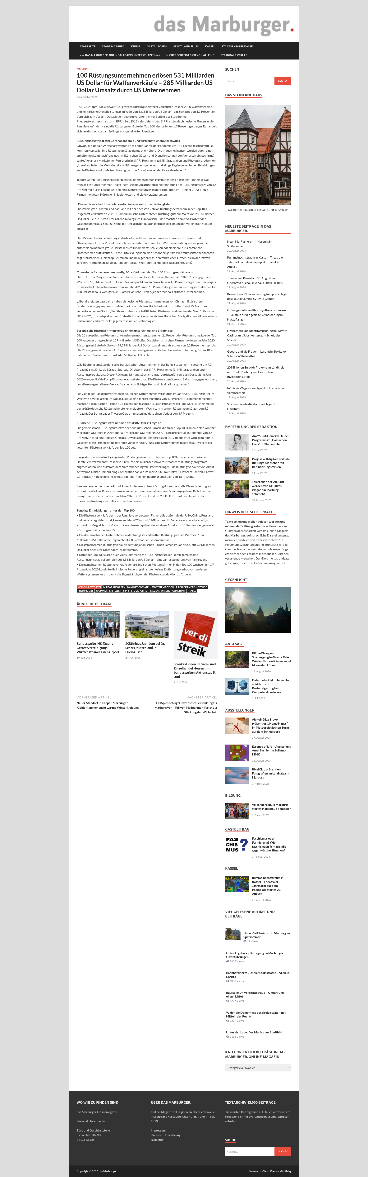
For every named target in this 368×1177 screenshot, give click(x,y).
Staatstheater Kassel (238, 46)
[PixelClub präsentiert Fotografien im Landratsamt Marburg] (237, 769)
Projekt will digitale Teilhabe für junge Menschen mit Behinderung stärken (271, 463)
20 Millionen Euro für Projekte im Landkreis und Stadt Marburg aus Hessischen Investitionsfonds (255, 371)
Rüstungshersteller (108, 590)
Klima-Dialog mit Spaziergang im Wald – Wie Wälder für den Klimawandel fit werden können (271, 659)
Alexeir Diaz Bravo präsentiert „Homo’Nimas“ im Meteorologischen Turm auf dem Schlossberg (270, 725)
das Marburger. (108, 1171)
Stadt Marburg (113, 46)
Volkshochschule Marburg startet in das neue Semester (271, 806)
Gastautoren (157, 46)
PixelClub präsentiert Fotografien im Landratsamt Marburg (270, 773)
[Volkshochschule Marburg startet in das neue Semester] (237, 805)
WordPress (270, 1171)
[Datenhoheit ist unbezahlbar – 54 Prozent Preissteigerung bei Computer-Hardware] (237, 680)
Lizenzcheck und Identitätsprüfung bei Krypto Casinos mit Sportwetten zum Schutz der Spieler (257, 335)
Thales (191, 590)
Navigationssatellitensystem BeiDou (150, 587)
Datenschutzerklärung (165, 1135)
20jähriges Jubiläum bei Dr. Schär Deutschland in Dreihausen (145, 647)
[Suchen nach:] (258, 81)
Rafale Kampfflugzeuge (191, 587)
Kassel (210, 46)
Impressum (158, 1130)
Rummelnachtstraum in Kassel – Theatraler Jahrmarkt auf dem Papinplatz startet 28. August (255, 261)
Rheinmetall (85, 590)
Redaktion (157, 1139)
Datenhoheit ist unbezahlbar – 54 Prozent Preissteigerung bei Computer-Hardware (271, 686)
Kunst (135, 46)
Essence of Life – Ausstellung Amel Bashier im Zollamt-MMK (271, 750)
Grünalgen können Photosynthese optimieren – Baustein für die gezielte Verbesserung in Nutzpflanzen (257, 314)
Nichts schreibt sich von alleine (190, 55)
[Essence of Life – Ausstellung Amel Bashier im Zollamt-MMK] (237, 747)
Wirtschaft (83, 69)
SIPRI (126, 590)
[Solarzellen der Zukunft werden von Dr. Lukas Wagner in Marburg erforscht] (237, 482)
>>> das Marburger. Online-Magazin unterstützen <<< (120, 55)
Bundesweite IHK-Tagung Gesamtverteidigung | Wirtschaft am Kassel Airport (98, 647)
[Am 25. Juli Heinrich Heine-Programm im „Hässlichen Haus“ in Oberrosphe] (237, 436)
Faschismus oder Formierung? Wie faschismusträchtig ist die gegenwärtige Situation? (269, 844)
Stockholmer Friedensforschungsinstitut (158, 590)
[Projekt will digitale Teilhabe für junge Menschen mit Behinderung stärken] (237, 459)
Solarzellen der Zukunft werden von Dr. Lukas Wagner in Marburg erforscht (268, 487)
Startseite (87, 46)
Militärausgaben (114, 587)
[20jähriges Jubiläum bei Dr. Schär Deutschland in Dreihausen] (147, 626)
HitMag (286, 1171)
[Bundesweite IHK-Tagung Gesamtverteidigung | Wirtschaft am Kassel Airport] (98, 626)
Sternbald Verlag (234, 55)
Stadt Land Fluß (186, 46)
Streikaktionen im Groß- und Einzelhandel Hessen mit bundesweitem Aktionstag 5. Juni (195, 670)
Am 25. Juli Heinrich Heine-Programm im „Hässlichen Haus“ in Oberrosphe (270, 440)
